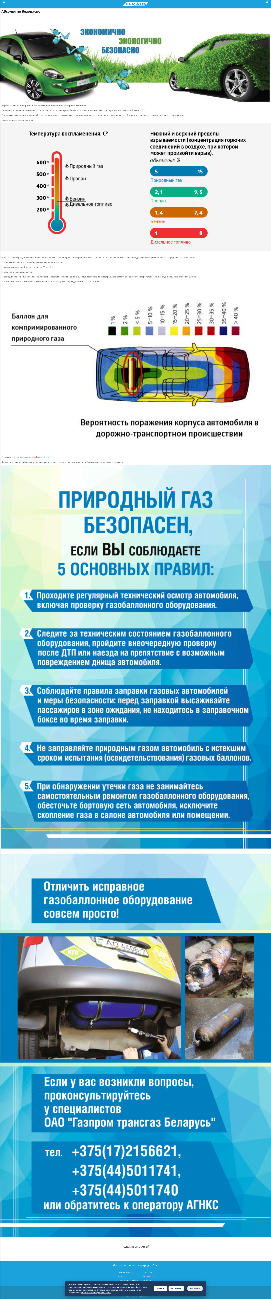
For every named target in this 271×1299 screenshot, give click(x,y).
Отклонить (176, 1288)
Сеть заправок (125, 1273)
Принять (160, 1288)
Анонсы (121, 1277)
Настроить (195, 1288)
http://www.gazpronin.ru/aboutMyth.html (31, 457)
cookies (143, 1287)
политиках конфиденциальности (96, 1292)
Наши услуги (149, 1277)
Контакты (147, 1273)
